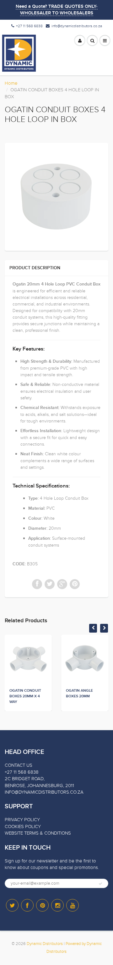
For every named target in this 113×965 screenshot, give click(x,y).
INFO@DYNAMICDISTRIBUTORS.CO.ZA (44, 792)
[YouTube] (72, 905)
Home (11, 83)
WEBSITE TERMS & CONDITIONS (38, 833)
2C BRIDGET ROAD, (25, 778)
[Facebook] (27, 905)
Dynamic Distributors (45, 943)
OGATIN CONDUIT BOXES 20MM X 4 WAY (25, 696)
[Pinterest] (42, 905)
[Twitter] (12, 905)
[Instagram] (57, 905)
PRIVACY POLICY (22, 819)
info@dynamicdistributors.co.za (76, 26)
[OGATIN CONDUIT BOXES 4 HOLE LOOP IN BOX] (56, 196)
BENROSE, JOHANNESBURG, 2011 (39, 785)
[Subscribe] (100, 884)
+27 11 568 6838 (29, 26)
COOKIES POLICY (23, 826)
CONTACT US (18, 765)
